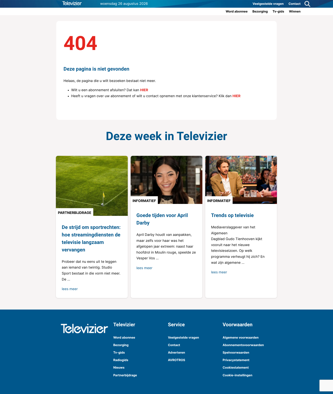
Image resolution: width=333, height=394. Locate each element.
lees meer (70, 289)
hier (144, 90)
